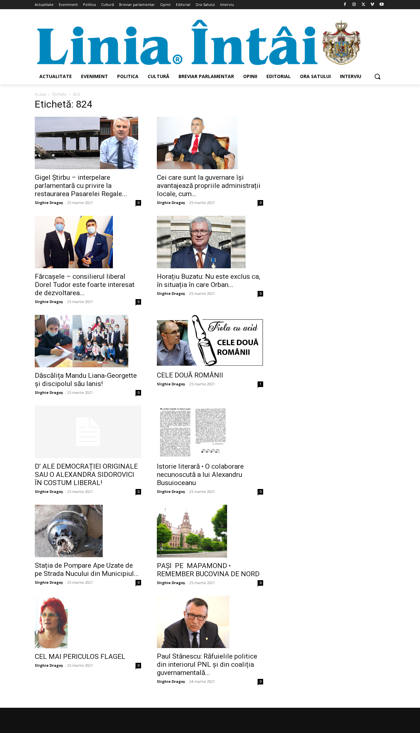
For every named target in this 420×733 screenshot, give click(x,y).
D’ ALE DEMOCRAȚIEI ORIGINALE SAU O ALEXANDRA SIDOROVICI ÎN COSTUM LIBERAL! (86, 474)
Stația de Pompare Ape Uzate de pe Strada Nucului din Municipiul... (87, 569)
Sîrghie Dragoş (49, 202)
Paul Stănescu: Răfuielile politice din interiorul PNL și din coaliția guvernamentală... (207, 664)
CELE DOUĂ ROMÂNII (190, 375)
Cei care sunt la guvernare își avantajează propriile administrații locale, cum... (209, 185)
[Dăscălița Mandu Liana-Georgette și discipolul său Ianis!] (88, 341)
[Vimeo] (372, 5)
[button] (377, 76)
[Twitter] (363, 5)
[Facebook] (345, 5)
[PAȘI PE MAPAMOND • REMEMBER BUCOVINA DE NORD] (210, 531)
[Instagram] (354, 5)
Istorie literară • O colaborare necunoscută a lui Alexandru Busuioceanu (200, 474)
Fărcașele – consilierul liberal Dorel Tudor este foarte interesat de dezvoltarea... (85, 285)
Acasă (40, 94)
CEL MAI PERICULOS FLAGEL (80, 657)
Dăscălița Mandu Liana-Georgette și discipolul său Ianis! (86, 380)
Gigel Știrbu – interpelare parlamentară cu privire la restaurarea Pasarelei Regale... (81, 185)
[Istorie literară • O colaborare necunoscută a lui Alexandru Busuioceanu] (210, 432)
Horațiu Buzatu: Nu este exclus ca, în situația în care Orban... (208, 281)
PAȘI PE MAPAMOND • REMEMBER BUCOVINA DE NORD (208, 570)
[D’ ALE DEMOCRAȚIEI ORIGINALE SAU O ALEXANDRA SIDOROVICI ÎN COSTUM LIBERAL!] (88, 432)
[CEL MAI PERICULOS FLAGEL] (88, 622)
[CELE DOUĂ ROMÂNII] (210, 341)
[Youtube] (381, 5)
